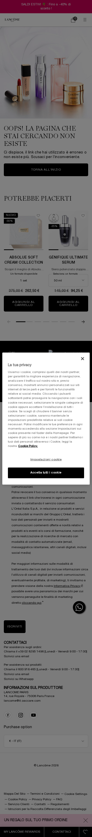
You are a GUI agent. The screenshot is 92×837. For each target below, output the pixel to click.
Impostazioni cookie (46, 459)
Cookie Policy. (28, 446)
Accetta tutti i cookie (46, 472)
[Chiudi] (82, 358)
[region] (46, 418)
